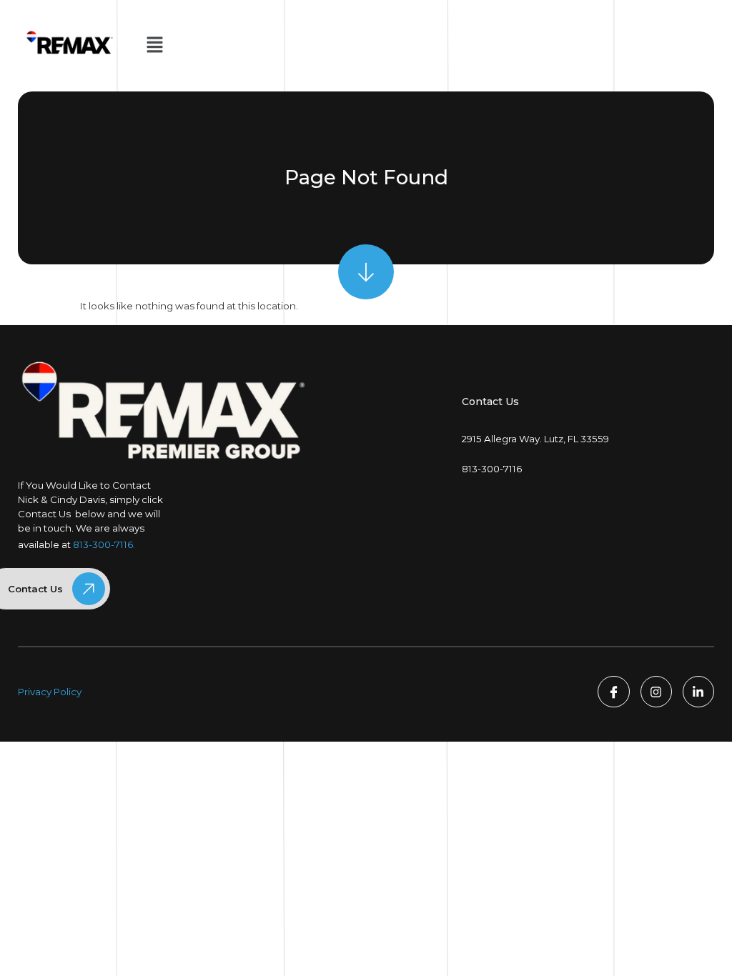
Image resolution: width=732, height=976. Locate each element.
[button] (154, 45)
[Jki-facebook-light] (613, 691)
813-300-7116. (104, 544)
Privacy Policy (49, 691)
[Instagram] (656, 691)
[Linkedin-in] (698, 691)
